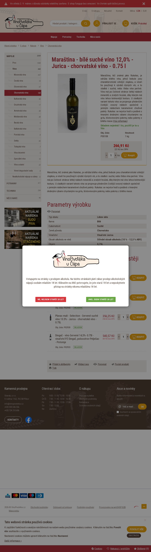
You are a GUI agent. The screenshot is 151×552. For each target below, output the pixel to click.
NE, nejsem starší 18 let (51, 299)
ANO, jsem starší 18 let (100, 299)
